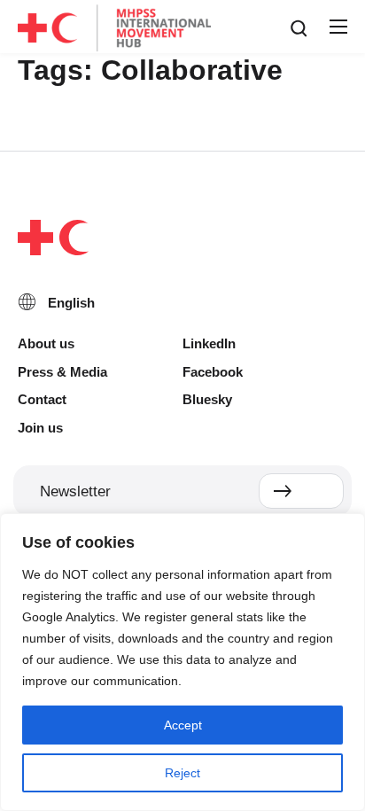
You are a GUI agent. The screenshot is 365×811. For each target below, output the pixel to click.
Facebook (212, 371)
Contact (42, 399)
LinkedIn (209, 343)
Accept (183, 725)
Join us (40, 427)
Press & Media (62, 371)
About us (46, 343)
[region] (182, 662)
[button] (337, 27)
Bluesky (207, 399)
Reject (182, 773)
